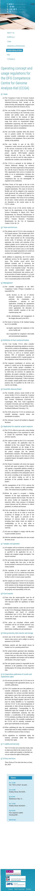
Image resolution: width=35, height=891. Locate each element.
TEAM (9, 42)
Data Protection (19, 889)
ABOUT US (10, 33)
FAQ (8, 55)
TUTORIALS (11, 59)
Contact (28, 889)
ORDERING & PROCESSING (16, 46)
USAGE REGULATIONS (14, 50)
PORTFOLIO (11, 37)
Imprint (10, 889)
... (27, 785)
